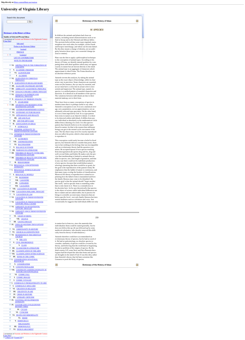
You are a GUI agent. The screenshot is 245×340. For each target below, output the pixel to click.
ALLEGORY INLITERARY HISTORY (29, 86)
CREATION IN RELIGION (26, 289)
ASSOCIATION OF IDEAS (26, 124)
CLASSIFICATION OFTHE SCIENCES (30, 254)
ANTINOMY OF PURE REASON (28, 112)
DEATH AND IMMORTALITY (27, 315)
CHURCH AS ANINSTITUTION (27, 232)
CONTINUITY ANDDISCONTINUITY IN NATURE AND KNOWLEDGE (31, 271)
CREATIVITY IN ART (25, 292)
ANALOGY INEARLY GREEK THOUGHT (31, 92)
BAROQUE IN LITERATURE (27, 150)
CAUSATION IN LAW (24, 194)
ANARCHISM (23, 102)
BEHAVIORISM (23, 162)
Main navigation (30, 2)
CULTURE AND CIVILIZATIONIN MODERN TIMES (27, 306)
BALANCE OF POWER (24, 147)
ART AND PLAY (24, 118)
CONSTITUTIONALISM (25, 267)
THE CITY (23, 240)
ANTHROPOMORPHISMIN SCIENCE (30, 110)
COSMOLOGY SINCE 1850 (25, 286)
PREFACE (20, 52)
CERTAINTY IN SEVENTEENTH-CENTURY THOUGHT (27, 208)
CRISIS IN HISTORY (24, 294)
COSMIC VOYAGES (23, 280)
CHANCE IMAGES (25, 222)
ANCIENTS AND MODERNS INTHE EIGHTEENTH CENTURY (29, 106)
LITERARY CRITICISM (25, 297)
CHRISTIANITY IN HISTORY (27, 229)
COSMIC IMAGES (23, 277)
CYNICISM (24, 312)
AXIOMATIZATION (25, 142)
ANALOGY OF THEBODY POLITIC (28, 99)
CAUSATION (24, 186)
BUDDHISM (23, 177)
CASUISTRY (24, 180)
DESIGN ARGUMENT (25, 329)
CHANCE (24, 219)
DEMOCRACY (23, 321)
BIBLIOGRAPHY (24, 324)
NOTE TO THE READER (23, 61)
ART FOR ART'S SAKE (25, 121)
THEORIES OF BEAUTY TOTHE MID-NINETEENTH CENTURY (29, 154)
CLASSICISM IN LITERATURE (27, 248)
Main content (19, 2)
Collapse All (9, 338)
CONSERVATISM (23, 264)
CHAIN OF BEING (24, 216)
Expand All (18, 338)
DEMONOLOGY (24, 327)
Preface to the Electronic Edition (24, 46)
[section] (23, 49)
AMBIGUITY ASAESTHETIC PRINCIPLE (30, 89)
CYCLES (24, 309)
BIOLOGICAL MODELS (25, 175)
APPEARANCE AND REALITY (27, 115)
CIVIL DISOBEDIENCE (24, 242)
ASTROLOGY (23, 127)
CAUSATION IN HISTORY (27, 189)
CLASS (24, 245)
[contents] (23, 55)
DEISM (24, 318)
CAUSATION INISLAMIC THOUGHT (30, 192)
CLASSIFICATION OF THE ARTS (28, 251)
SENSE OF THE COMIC (26, 257)
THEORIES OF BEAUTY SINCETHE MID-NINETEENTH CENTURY (31, 159)
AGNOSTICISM (24, 73)
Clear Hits (7, 41)
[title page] (20, 44)
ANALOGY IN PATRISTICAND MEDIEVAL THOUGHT (27, 95)
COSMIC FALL (24, 275)
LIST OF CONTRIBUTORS (24, 58)
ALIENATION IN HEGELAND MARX (29, 83)
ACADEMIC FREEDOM (25, 70)
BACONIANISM (24, 145)
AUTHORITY (23, 139)
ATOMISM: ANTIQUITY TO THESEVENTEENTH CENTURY (26, 130)
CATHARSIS (24, 183)
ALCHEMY (23, 76)
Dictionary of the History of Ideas (17, 33)
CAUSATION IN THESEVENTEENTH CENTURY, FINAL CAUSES (29, 203)
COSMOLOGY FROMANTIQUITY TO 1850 (30, 283)
